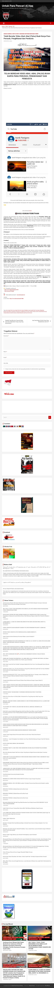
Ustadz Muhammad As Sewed (10, 312)
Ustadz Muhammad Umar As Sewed (24, 312)
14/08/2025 (30, 950)
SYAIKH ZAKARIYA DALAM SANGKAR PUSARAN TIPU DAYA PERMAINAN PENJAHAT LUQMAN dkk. (24, 627)
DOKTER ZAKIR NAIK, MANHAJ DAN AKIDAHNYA (13, 743)
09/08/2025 (30, 974)
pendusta (13, 311)
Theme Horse (32, 985)
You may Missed (8, 924)
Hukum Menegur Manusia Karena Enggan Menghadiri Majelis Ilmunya (17, 852)
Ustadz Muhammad (42, 311)
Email (5, 357)
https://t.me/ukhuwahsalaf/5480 (16, 298)
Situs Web (6, 363)
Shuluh (34, 311)
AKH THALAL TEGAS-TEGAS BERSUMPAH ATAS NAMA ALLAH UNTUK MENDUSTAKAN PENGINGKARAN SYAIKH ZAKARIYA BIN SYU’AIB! (39, 945)
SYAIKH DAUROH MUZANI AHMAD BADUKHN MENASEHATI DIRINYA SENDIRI (19, 730)
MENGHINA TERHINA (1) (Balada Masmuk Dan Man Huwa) (15, 798)
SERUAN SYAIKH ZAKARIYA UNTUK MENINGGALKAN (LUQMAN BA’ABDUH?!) (19, 632)
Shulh (31, 311)
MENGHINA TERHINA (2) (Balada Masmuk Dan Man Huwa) (15, 793)
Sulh (37, 311)
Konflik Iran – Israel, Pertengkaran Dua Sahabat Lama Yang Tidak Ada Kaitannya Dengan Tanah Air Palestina (26, 739)
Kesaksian (22, 33)
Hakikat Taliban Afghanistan (9, 818)
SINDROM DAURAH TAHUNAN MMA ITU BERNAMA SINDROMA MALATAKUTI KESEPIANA (22, 692)
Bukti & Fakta (15, 33)
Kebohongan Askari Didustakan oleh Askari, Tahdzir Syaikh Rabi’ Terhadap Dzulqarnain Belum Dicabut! (25, 856)
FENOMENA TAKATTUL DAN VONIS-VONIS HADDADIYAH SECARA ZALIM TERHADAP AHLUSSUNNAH (25, 747)
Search (49, 417)
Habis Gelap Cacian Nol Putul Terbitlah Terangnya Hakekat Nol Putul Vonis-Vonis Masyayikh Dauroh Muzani (26, 664)
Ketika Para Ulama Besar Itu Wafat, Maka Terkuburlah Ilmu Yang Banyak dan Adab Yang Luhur (23, 696)
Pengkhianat (23, 311)
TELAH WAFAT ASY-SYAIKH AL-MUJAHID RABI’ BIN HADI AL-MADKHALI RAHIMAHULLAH (22, 706)
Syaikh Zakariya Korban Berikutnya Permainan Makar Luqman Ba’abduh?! (18, 636)
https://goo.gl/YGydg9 (9, 291)
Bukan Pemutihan (7, 311)
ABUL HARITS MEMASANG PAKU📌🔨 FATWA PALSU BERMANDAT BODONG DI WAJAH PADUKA (24, 654)
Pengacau (18, 311)
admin (10, 41)
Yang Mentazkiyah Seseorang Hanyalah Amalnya (13, 774)
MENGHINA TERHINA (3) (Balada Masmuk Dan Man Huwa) (15, 789)
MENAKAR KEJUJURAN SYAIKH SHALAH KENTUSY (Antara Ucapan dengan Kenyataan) (21, 778)
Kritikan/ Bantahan (30, 33)
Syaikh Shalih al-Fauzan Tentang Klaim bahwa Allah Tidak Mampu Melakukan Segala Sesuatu (23, 808)
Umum (36, 33)
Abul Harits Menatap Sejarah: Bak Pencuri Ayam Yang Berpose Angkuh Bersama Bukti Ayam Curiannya (25, 752)
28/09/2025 (5, 950)
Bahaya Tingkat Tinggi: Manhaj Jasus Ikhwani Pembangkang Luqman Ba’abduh (20, 834)
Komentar (6, 335)
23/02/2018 (6, 41)
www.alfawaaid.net (21, 294)
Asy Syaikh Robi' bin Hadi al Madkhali (36, 310)
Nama (5, 351)
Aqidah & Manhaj (8, 33)
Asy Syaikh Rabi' (9, 310)
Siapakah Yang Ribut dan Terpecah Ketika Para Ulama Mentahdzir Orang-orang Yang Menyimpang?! (14, 322)
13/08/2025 (5, 979)
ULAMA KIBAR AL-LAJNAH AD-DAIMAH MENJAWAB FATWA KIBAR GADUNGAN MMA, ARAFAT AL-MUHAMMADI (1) (39, 971)
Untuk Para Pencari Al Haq (17, 5)
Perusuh (28, 311)
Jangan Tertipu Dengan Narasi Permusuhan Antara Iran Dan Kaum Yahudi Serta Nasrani (22, 734)
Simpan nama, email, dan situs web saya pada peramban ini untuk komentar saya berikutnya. (25, 369)
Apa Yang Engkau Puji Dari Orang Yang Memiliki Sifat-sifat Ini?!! (40, 321)
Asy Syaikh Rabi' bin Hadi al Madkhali (20, 310)
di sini (30, 210)
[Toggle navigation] (3, 23)
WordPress (47, 985)
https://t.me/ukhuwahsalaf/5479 (11, 289)
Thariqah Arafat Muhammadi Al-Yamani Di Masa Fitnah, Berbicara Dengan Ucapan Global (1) (23, 680)
